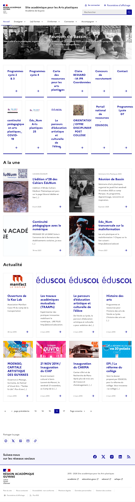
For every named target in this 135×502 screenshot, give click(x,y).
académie (72, 479)
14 (43, 411)
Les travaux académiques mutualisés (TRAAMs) (49, 301)
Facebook (95, 457)
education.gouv (89, 479)
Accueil (6, 21)
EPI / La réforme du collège (114, 367)
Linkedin (120, 457)
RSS (129, 457)
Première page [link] (5, 411)
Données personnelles (83, 490)
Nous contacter (22, 490)
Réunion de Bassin (67, 36)
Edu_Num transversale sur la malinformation (111, 225)
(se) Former (35, 21)
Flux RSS (36, 495)
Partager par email (28, 441)
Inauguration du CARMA (82, 365)
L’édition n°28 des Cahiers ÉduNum (45, 181)
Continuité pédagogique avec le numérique (47, 225)
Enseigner (18, 21)
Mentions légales (64, 490)
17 (64, 411)
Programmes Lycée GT (125, 110)
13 (35, 411)
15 (50, 411)
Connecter (69, 21)
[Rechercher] (129, 12)
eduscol (105, 479)
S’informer (52, 21)
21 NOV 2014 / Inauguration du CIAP (50, 367)
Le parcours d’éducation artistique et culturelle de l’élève (59, 133)
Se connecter (94, 5)
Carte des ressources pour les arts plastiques (58, 80)
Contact (122, 71)
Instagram (112, 457)
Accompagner (87, 21)
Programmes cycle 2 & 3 (15, 75)
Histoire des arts (114, 298)
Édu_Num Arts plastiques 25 (36, 126)
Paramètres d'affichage (118, 5)
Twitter (103, 457)
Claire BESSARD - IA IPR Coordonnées (82, 76)
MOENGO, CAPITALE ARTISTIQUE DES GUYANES (18, 369)
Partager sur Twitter (13, 441)
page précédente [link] (21, 411)
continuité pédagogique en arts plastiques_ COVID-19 (15, 129)
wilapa (117, 479)
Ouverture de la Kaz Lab (17, 298)
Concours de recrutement (103, 75)
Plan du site (7, 490)
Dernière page (91, 411)
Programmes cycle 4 (37, 73)
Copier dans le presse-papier (35, 441)
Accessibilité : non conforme (43, 490)
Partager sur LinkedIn (20, 441)
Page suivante (76, 411)
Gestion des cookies (103, 490)
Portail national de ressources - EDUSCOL (102, 116)
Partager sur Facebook (5, 441)
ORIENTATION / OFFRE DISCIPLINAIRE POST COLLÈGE (83, 127)
